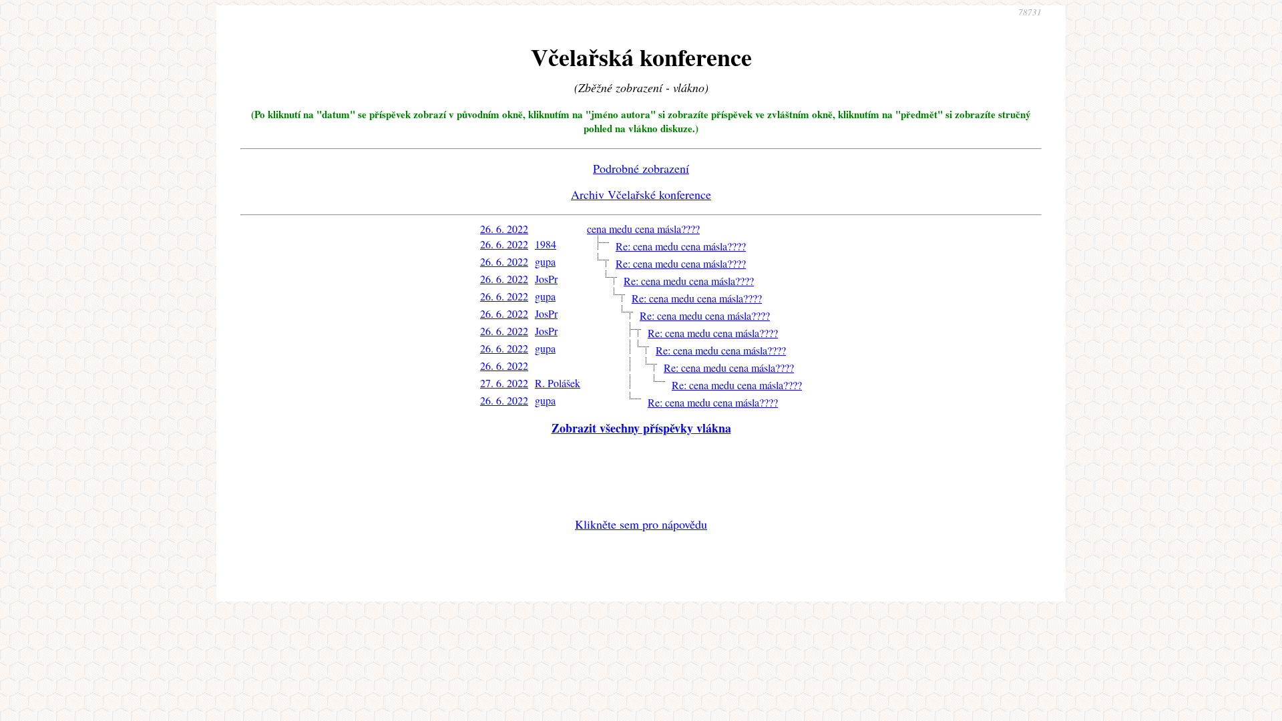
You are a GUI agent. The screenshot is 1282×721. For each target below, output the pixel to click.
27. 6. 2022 (504, 383)
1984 (545, 244)
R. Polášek (557, 383)
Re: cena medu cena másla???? (681, 246)
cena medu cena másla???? (643, 229)
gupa (545, 261)
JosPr (546, 279)
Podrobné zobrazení (641, 168)
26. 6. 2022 (504, 229)
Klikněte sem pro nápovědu (641, 524)
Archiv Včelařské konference (641, 194)
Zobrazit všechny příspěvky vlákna (641, 428)
